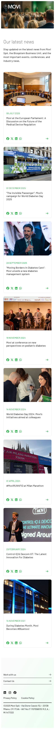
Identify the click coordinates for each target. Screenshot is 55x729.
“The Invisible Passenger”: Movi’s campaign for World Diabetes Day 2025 (24, 196)
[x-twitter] (12, 138)
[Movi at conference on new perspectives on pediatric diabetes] (27, 313)
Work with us (9, 674)
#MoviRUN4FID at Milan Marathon (25, 485)
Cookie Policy (27, 698)
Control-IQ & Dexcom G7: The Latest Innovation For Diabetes (26, 555)
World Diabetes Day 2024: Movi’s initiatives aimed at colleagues (24, 415)
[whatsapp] (20, 138)
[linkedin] (16, 138)
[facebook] (7, 138)
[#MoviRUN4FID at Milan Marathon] (27, 457)
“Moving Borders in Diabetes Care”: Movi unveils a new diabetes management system (25, 271)
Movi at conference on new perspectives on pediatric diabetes (27, 344)
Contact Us (8, 681)
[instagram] (9, 692)
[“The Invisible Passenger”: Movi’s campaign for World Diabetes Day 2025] (27, 164)
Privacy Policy (10, 698)
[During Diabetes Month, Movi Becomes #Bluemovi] (27, 596)
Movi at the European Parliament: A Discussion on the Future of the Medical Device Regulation (26, 121)
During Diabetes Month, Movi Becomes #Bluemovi (22, 627)
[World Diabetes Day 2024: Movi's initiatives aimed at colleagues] (27, 385)
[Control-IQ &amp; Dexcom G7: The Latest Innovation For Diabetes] (27, 525)
